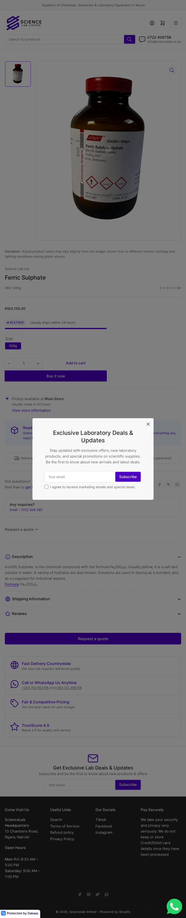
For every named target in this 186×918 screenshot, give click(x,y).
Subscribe (128, 476)
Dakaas (33, 913)
